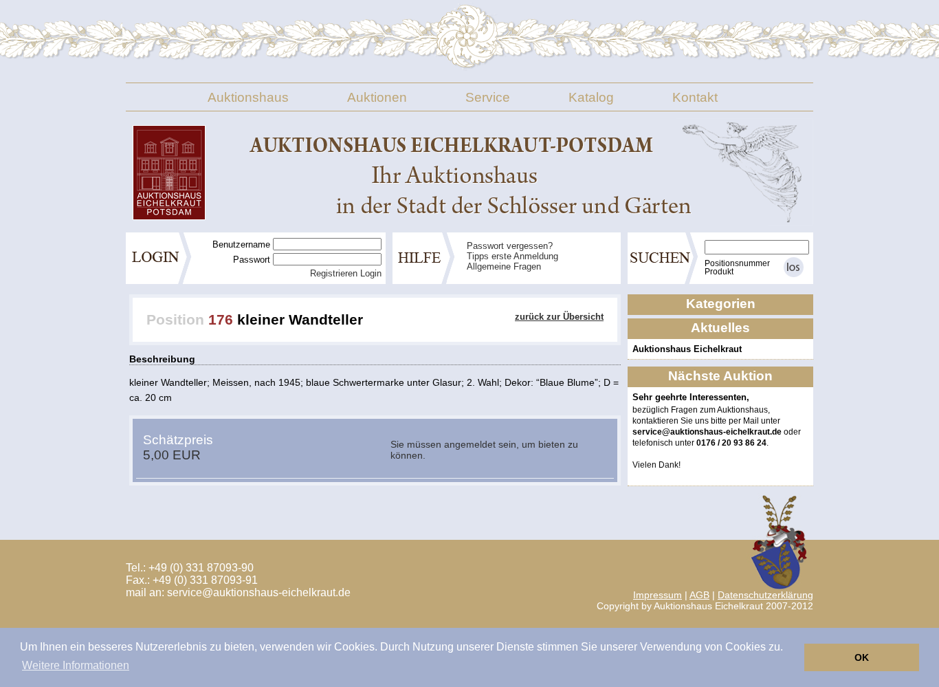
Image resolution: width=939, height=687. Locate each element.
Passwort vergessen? (510, 246)
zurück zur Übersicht (559, 317)
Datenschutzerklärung (765, 594)
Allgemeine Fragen (504, 266)
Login (371, 273)
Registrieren (333, 273)
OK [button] (861, 657)
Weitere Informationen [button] (75, 665)
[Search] (794, 267)
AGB (699, 594)
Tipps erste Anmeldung (512, 256)
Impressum (657, 594)
